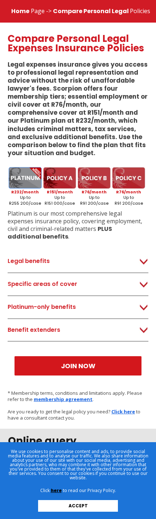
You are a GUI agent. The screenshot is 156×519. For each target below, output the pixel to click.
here (56, 490)
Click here (123, 411)
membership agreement (63, 399)
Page (28, 11)
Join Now (78, 365)
